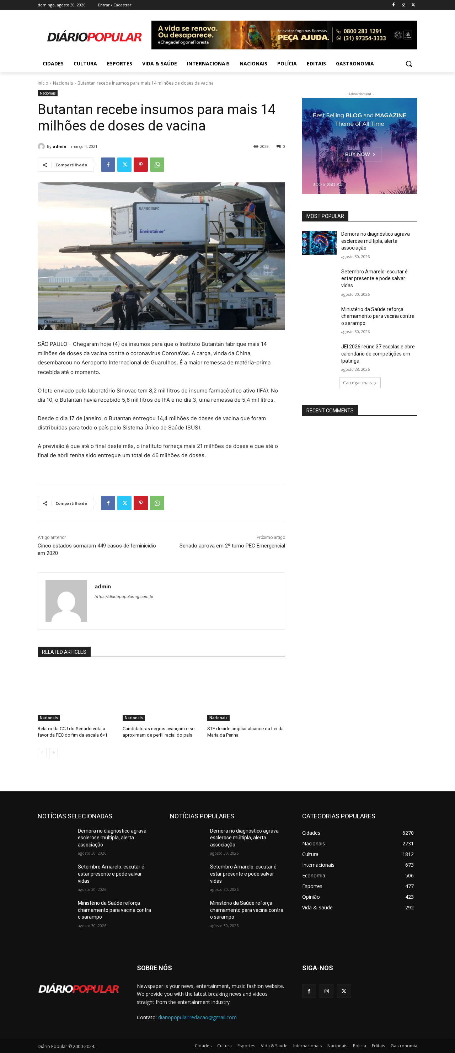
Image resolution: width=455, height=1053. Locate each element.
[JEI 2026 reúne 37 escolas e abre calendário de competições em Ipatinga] (319, 355)
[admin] (42, 146)
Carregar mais (357, 383)
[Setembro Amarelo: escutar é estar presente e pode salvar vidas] (319, 280)
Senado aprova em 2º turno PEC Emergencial (232, 545)
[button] (408, 63)
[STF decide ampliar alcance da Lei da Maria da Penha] (246, 694)
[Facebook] (394, 5)
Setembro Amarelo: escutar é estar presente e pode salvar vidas (374, 278)
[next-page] (53, 752)
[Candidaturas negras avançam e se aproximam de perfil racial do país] (161, 694)
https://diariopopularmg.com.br (124, 596)
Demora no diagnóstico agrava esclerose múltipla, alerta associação (375, 241)
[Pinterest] (141, 164)
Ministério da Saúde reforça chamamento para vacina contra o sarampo (377, 316)
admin (59, 146)
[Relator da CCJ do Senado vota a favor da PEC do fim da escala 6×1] (77, 694)
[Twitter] (413, 5)
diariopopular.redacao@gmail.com (197, 1017)
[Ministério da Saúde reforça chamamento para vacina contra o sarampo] (319, 318)
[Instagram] (403, 5)
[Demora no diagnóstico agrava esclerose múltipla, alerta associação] (319, 243)
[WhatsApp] (157, 164)
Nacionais (63, 83)
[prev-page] (42, 752)
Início (43, 83)
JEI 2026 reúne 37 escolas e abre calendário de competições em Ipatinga (378, 353)
